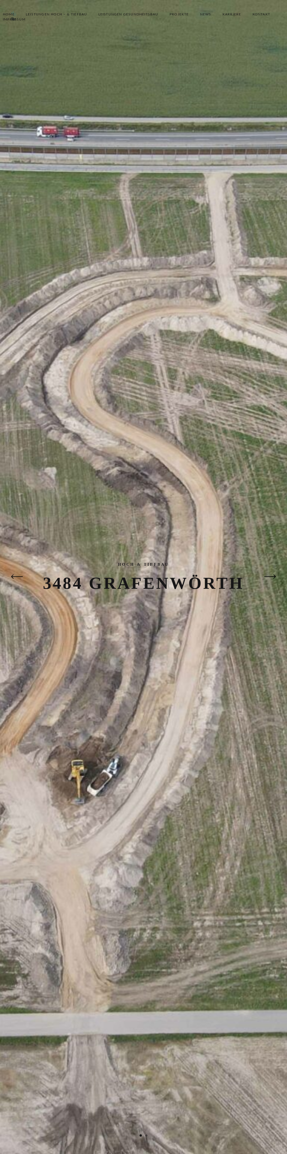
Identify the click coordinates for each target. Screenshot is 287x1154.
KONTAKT (261, 14)
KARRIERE (232, 14)
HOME (9, 14)
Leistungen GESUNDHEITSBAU (128, 14)
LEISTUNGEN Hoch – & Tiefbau (56, 14)
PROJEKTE (179, 14)
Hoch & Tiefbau (143, 564)
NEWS (205, 14)
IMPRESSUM (14, 19)
